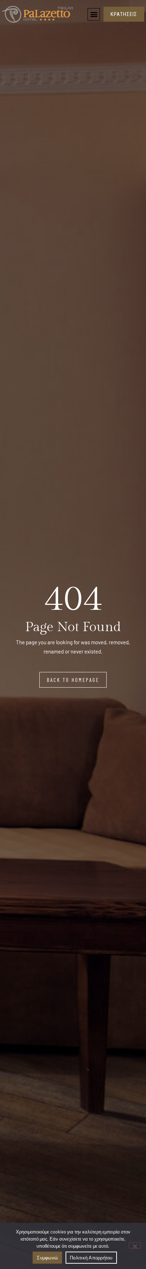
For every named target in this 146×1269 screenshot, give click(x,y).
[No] (135, 1245)
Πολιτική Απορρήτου (91, 1257)
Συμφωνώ (47, 1257)
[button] (94, 14)
